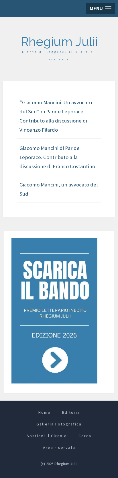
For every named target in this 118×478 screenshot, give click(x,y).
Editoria (71, 412)
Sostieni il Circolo (47, 435)
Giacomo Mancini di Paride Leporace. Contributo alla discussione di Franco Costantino (57, 157)
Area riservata (59, 447)
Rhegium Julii (59, 41)
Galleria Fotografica (59, 424)
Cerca (84, 435)
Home (44, 412)
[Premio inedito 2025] (54, 310)
